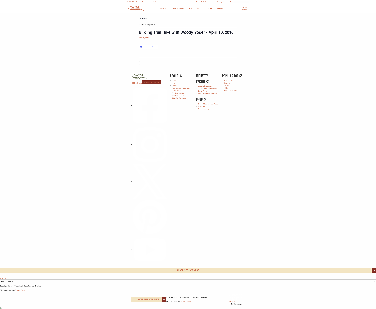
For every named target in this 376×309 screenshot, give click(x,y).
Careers (175, 85)
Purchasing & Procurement (181, 88)
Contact (175, 80)
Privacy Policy (20, 290)
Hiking (226, 88)
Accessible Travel (178, 95)
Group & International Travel (208, 104)
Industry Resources (205, 86)
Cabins (226, 85)
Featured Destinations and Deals (205, 2)
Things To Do (229, 80)
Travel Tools (202, 91)
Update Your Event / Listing (208, 88)
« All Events (143, 18)
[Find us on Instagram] (150, 144)
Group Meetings (203, 109)
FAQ (173, 83)
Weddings (201, 106)
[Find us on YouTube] (150, 249)
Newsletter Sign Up (151, 82)
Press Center (176, 90)
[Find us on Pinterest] (150, 217)
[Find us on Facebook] (150, 105)
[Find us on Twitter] (150, 181)
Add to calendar (148, 47)
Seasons (227, 83)
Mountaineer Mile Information (208, 93)
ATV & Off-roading (231, 90)
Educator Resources (179, 98)
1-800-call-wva (136, 83)
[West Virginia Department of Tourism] (135, 8)
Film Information (178, 93)
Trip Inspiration (221, 2)
